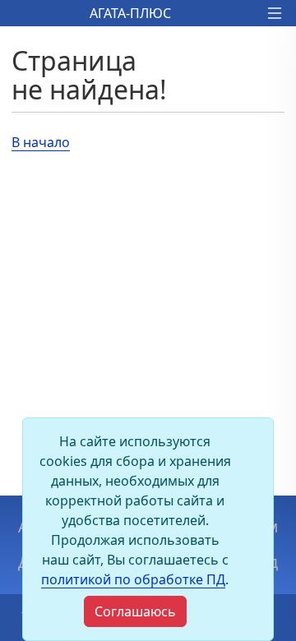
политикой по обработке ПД (133, 579)
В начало (41, 142)
